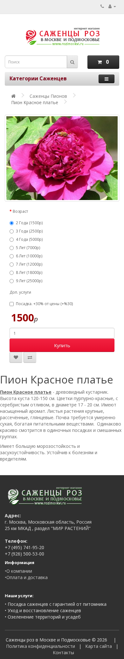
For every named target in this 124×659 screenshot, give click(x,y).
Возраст (20, 211)
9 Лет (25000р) (29, 280)
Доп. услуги (20, 292)
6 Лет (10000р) (29, 256)
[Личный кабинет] (112, 6)
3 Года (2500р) (29, 231)
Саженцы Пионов (48, 96)
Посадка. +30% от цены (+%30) (44, 303)
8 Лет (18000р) (29, 272)
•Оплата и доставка (26, 577)
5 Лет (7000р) (28, 247)
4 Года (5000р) (29, 239)
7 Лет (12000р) (29, 264)
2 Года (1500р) (29, 223)
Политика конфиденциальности (40, 646)
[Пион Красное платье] (62, 158)
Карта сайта (98, 646)
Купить (62, 345)
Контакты (63, 652)
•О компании (18, 571)
